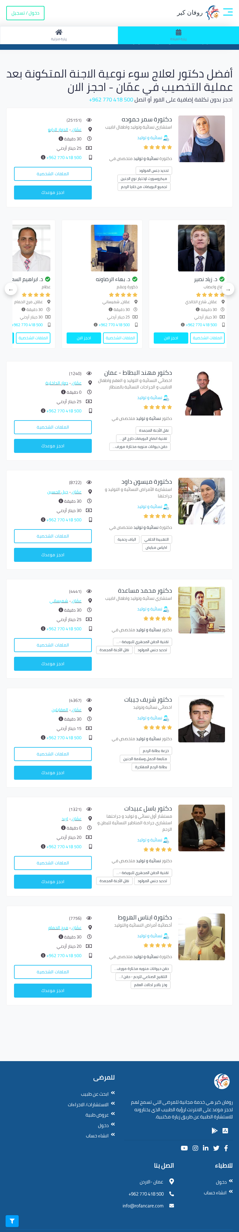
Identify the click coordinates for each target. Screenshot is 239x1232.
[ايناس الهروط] (201, 936)
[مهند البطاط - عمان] (201, 391)
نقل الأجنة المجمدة (154, 430)
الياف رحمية (127, 539)
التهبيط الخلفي (156, 539)
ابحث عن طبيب (95, 1093)
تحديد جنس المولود (154, 170)
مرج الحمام (58, 928)
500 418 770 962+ (111, 99)
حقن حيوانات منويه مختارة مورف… (140, 446)
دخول (103, 1125)
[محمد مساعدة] (201, 609)
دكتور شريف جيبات (148, 699)
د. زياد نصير (205, 279)
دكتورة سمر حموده (147, 119)
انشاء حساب (97, 1135)
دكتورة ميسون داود (146, 481)
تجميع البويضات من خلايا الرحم (144, 186)
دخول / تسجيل (25, 12)
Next (11, 289)
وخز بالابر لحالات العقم (150, 984)
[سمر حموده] (201, 138)
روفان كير (190, 12)
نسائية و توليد (149, 138)
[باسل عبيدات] (201, 827)
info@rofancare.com (143, 1205)
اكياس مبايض (156, 547)
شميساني (58, 601)
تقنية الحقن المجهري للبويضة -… (142, 641)
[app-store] (225, 1131)
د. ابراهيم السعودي (22, 279)
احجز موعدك (52, 192)
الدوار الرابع (58, 129)
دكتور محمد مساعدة (145, 590)
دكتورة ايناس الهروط (145, 917)
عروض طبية (97, 1114)
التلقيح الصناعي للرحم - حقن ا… (143, 976)
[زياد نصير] (189, 248)
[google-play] (215, 1131)
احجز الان (171, 337)
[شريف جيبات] (201, 718)
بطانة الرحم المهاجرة (151, 766)
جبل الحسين (57, 492)
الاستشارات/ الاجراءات (88, 1104)
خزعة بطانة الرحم (156, 750)
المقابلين (60, 710)
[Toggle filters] (12, 1221)
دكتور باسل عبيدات (148, 808)
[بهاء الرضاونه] (102, 248)
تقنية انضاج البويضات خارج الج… (143, 438)
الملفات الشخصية (53, 174)
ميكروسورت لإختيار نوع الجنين (144, 178)
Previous (228, 289)
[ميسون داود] (201, 500)
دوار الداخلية (56, 383)
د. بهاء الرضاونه (113, 279)
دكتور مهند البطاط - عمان (138, 372)
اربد (65, 819)
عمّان (76, 129)
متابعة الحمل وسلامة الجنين (145, 758)
